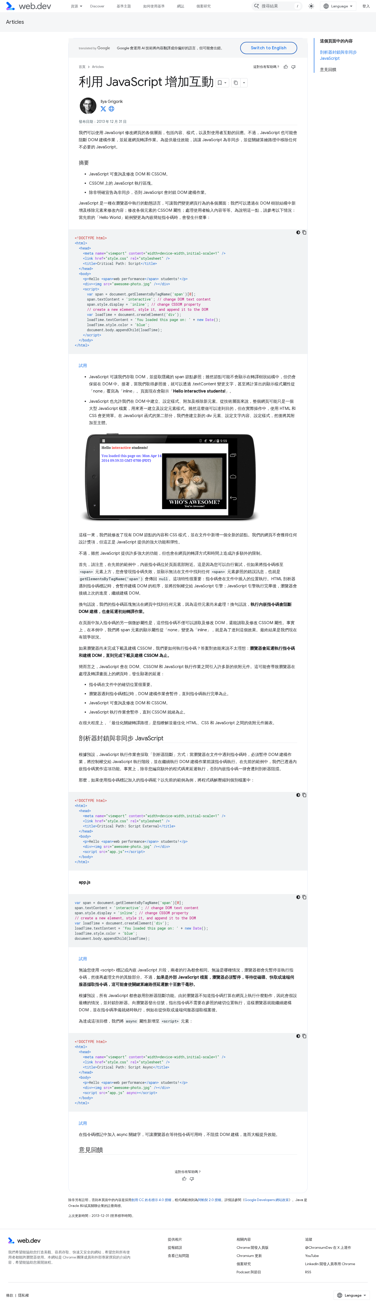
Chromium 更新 (249, 1255)
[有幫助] (286, 67)
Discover (97, 6)
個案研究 (203, 6)
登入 (366, 6)
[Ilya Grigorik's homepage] (111, 110)
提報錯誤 (175, 1247)
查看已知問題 (178, 1255)
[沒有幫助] (293, 67)
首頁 (82, 67)
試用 (83, 365)
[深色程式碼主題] (298, 232)
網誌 (180, 6)
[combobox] (277, 6)
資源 (74, 6)
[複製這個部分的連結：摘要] (93, 163)
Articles (15, 22)
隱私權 (23, 1295)
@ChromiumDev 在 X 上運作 (328, 1247)
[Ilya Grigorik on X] (103, 110)
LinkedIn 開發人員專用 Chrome (330, 1264)
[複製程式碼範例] (304, 232)
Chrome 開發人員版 (253, 1247)
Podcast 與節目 (249, 1272)
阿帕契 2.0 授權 (209, 1200)
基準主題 (124, 6)
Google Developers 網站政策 (267, 1200)
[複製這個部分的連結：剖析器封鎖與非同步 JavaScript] (168, 739)
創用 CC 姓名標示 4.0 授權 (151, 1200)
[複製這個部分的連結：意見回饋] (107, 1150)
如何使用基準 (154, 6)
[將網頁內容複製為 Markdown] (236, 82)
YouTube (312, 1255)
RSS (308, 1272)
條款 (9, 1295)
